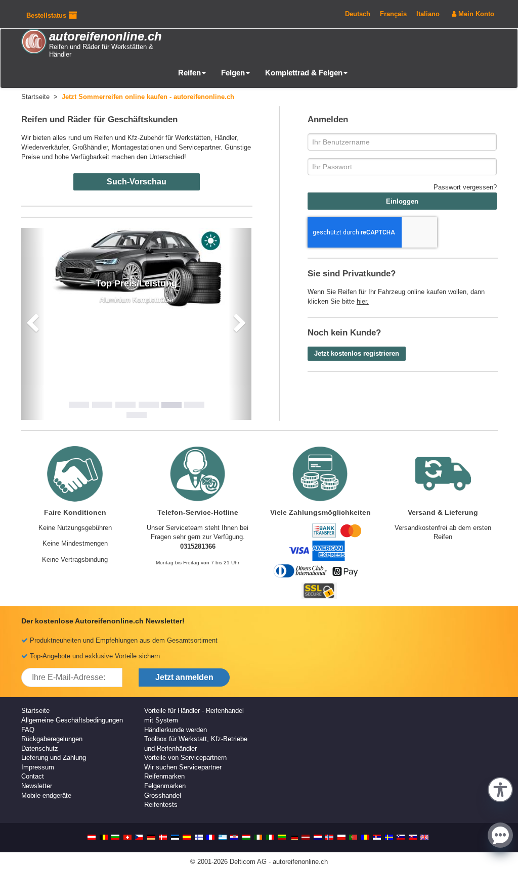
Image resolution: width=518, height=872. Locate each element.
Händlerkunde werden (175, 730)
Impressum (37, 767)
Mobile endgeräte (46, 795)
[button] (500, 788)
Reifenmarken (164, 776)
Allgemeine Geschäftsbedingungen (72, 720)
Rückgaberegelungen (51, 739)
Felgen (233, 72)
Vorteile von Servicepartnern (185, 757)
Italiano (428, 14)
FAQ (27, 730)
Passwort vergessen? (465, 187)
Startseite (35, 710)
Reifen (189, 72)
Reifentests (161, 804)
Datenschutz (39, 748)
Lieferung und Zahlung (53, 757)
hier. (363, 301)
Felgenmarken (165, 786)
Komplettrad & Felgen (303, 72)
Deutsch (357, 14)
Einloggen (402, 201)
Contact (32, 776)
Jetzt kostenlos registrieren (356, 353)
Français (393, 14)
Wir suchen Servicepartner (183, 767)
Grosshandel (162, 795)
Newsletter (36, 786)
